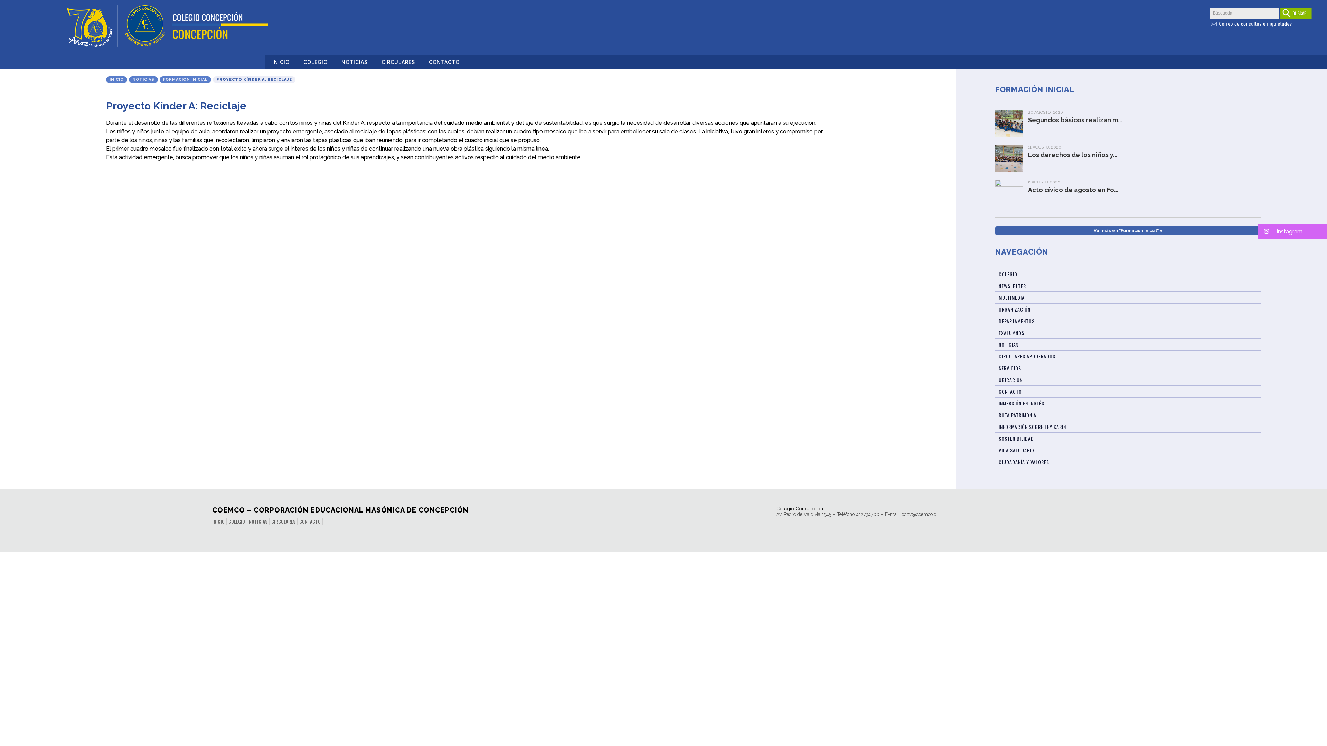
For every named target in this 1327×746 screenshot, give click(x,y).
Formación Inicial (185, 79)
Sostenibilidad (1016, 438)
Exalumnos (1011, 332)
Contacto (444, 62)
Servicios (1010, 368)
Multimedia (1012, 297)
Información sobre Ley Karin (1032, 426)
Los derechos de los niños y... (1072, 155)
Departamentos (1017, 321)
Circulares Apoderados (1027, 356)
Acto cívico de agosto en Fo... (1073, 189)
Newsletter (1012, 285)
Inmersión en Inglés (1021, 403)
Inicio (281, 62)
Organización (1014, 309)
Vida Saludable (1017, 450)
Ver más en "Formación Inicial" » (1128, 230)
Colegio (315, 62)
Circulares (398, 62)
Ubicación (1011, 379)
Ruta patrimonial (1019, 415)
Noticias (354, 62)
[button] (1292, 231)
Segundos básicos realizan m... (1075, 120)
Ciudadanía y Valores (1024, 462)
